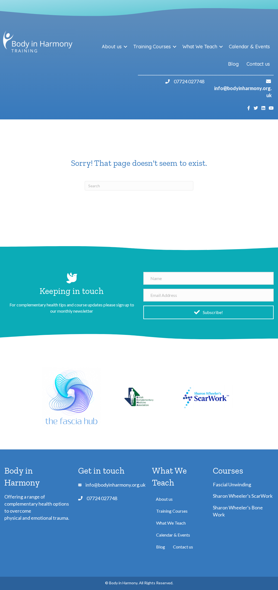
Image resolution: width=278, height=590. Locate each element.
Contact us (258, 64)
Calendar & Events (249, 46)
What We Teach (199, 46)
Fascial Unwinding (232, 484)
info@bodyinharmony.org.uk (116, 485)
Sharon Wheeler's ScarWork (243, 496)
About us (112, 46)
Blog (233, 64)
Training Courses (152, 46)
